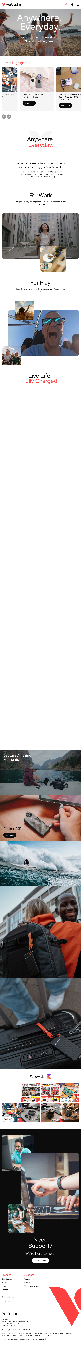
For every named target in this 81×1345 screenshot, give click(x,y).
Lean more (10, 835)
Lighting (5, 1290)
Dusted (17, 1339)
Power (4, 1286)
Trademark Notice (31, 1286)
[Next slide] (9, 116)
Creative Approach (39, 1339)
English (7, 1302)
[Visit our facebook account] (10, 1316)
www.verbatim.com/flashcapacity (39, 1335)
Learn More (18, 103)
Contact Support (40, 1260)
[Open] (11, 1092)
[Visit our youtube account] (16, 1316)
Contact (27, 1282)
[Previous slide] (4, 116)
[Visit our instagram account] (4, 1316)
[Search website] (72, 5)
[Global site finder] (66, 4)
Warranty (27, 1279)
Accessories (6, 1282)
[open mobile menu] (77, 5)
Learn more (61, 486)
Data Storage (7, 1279)
